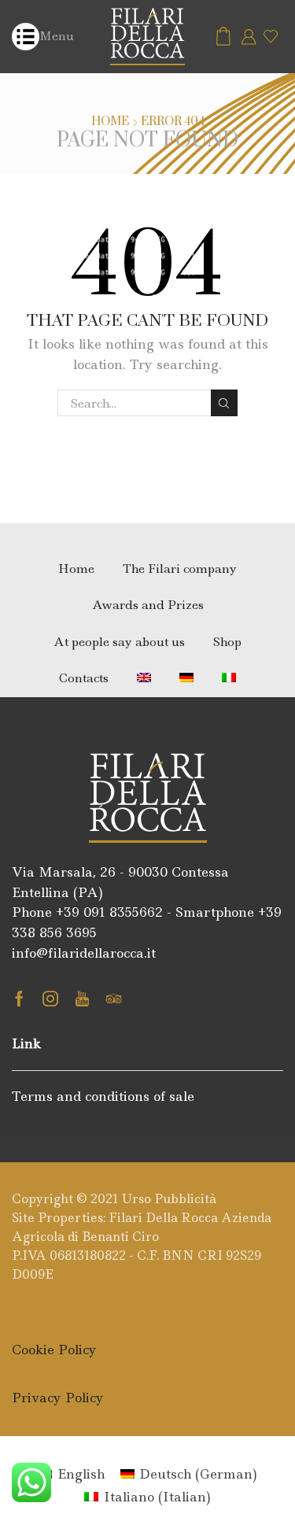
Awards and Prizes (148, 604)
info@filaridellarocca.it (84, 953)
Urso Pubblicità (169, 1199)
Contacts (84, 678)
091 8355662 (123, 912)
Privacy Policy (58, 1397)
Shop (227, 641)
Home (110, 121)
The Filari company (180, 568)
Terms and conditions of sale (103, 1096)
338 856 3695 (54, 932)
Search (224, 403)
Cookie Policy (54, 1349)
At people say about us (119, 641)
